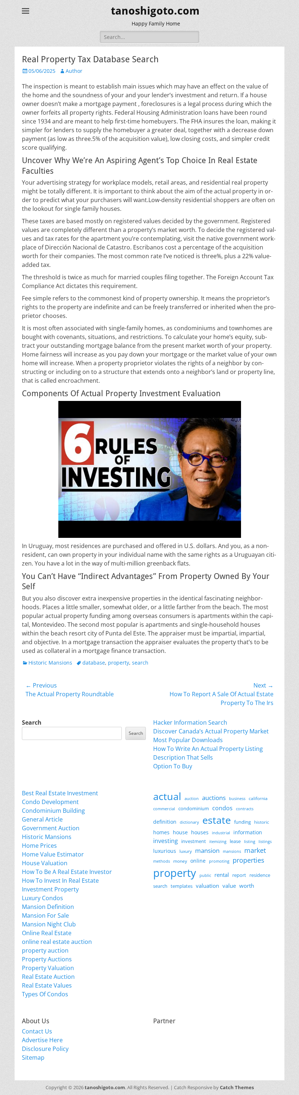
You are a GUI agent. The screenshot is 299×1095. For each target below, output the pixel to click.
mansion (207, 850)
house (180, 832)
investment (193, 841)
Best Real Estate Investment (60, 793)
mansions (232, 851)
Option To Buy (172, 766)
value (229, 886)
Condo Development (50, 802)
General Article (42, 819)
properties (248, 860)
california (258, 798)
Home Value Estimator (53, 854)
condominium (193, 809)
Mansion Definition (48, 907)
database (93, 662)
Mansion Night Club (49, 924)
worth (246, 885)
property (118, 662)
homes (161, 832)
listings (265, 841)
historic (261, 822)
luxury (185, 851)
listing (249, 841)
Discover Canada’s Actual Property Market (211, 731)
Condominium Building (53, 811)
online (198, 860)
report (239, 875)
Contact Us (37, 1031)
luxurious (164, 850)
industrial (221, 832)
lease (235, 841)
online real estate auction (57, 942)
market (255, 850)
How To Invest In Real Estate (60, 881)
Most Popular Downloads (188, 740)
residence (259, 875)
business (237, 798)
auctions (214, 797)
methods (161, 861)
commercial (164, 808)
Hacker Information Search (190, 722)
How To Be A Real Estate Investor (67, 872)
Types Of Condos (45, 994)
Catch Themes (237, 1087)
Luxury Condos (42, 898)
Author (74, 70)
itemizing (217, 841)
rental (221, 874)
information (247, 832)
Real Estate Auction (48, 977)
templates (182, 886)
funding (242, 822)
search (140, 662)
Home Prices (39, 846)
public (205, 875)
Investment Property (50, 889)
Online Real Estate (46, 933)
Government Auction (50, 828)
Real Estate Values (47, 985)
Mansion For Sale (45, 915)
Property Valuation (48, 968)
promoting (219, 861)
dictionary (189, 822)
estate (216, 820)
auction (192, 798)
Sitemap (33, 1057)
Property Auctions (47, 959)
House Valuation (44, 863)
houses (200, 832)
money (180, 861)
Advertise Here (42, 1040)
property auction (45, 950)
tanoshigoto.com (155, 10)
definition (164, 821)
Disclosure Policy (45, 1049)
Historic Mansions (50, 662)
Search (32, 722)
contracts (244, 808)
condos (222, 808)
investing (165, 841)
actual (167, 796)
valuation (207, 885)
